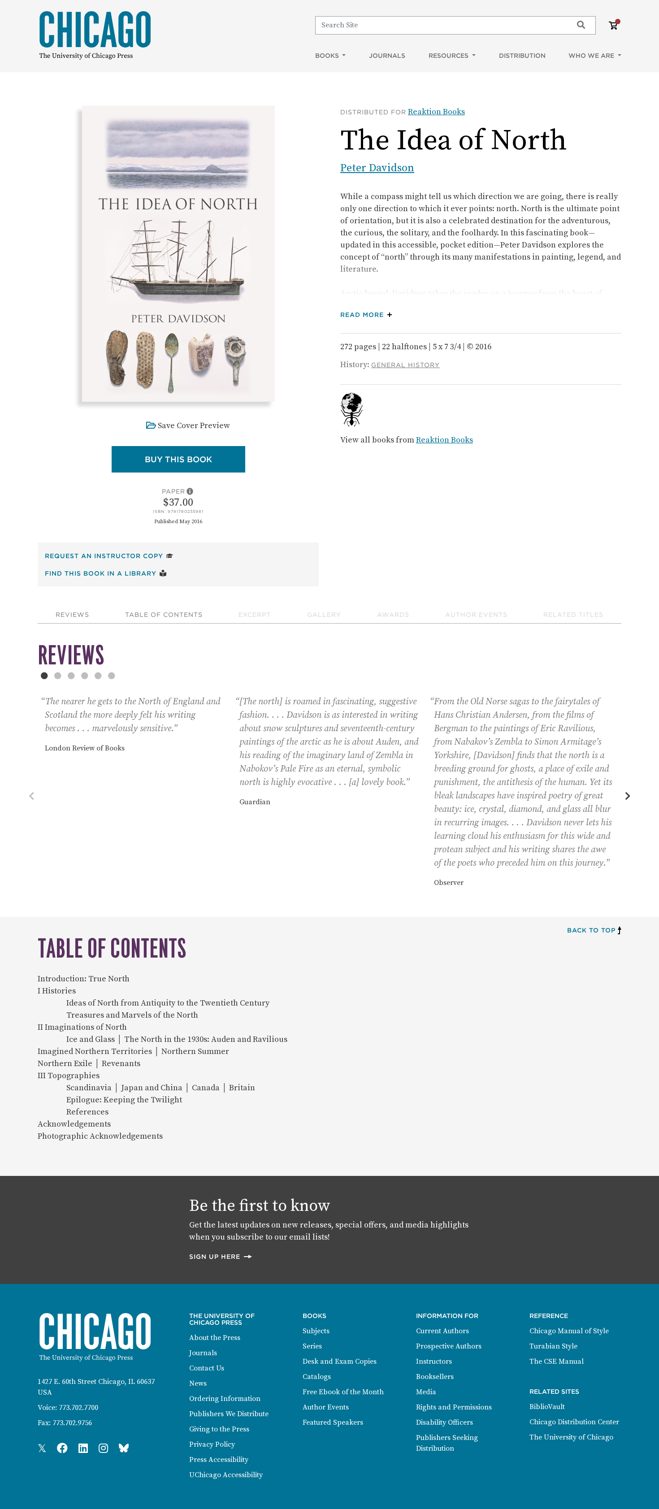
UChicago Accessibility (226, 1474)
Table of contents (164, 615)
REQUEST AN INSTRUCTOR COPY (109, 555)
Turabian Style (553, 1346)
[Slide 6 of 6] (111, 675)
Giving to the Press (219, 1429)
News (198, 1383)
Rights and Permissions (454, 1407)
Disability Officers (444, 1422)
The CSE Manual (556, 1361)
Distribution (522, 56)
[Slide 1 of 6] (44, 675)
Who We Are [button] (592, 56)
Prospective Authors (448, 1346)
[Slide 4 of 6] (84, 675)
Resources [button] (449, 56)
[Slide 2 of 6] (57, 675)
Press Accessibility (218, 1459)
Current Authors (442, 1331)
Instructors (434, 1361)
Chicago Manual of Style (569, 1331)
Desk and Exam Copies (340, 1361)
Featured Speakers (333, 1422)
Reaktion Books (436, 112)
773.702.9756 (72, 1422)
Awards (393, 615)
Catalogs (317, 1376)
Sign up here (221, 1256)
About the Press (214, 1337)
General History (405, 365)
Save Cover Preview (194, 426)
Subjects (316, 1331)
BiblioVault (547, 1406)
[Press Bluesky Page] (124, 1449)
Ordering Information (224, 1398)
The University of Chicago (571, 1437)
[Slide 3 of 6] (71, 675)
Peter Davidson (377, 168)
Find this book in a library (106, 573)
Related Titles (573, 615)
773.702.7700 (78, 1407)
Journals (387, 56)
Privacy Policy (212, 1444)
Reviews (72, 615)
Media (426, 1392)
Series (312, 1346)
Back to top (591, 930)
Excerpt (254, 615)
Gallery (324, 615)
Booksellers (435, 1376)
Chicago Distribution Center (574, 1422)
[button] (368, 315)
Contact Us (206, 1368)
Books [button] (328, 56)
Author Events (476, 615)
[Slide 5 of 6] (98, 675)
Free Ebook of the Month (343, 1392)
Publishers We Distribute (229, 1413)
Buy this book (195, 459)
